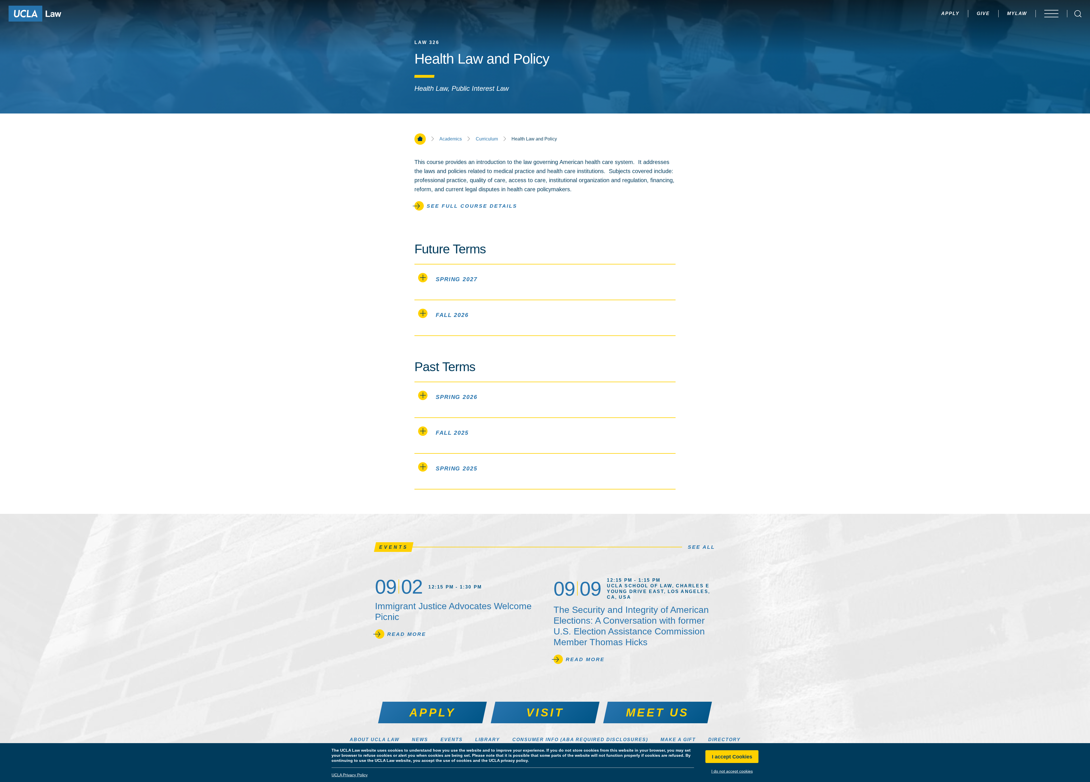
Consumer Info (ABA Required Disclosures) (580, 739)
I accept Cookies (732, 757)
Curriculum (487, 139)
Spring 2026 (456, 397)
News (420, 739)
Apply (950, 13)
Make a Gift (678, 739)
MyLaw (1017, 13)
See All (701, 547)
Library (487, 739)
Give (983, 13)
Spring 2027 (456, 279)
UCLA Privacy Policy (350, 775)
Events (452, 739)
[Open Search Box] (1077, 13)
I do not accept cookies (732, 771)
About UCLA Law (374, 739)
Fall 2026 (452, 315)
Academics (450, 139)
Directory (724, 739)
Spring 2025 (456, 468)
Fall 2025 (452, 433)
